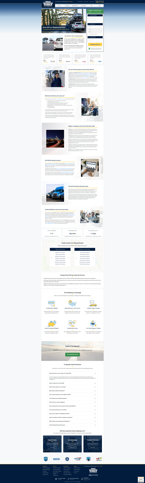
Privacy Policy (78, 481)
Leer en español (76, 471)
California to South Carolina (60, 258)
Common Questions (77, 469)
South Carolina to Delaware (85, 264)
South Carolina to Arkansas (85, 256)
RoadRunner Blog (45, 474)
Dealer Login (86, 1)
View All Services (55, 475)
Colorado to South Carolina (60, 260)
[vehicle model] (95, 32)
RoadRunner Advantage (46, 469)
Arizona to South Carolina (60, 254)
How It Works (67, 5)
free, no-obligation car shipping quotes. (82, 73)
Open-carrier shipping (90, 74)
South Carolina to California (85, 258)
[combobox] (95, 18)
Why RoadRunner (75, 5)
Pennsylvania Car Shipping (68, 474)
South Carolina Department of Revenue (67, 172)
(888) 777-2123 (100, 2)
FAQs (91, 5)
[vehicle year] (95, 27)
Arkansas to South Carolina (60, 256)
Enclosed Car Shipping (56, 469)
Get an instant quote (72, 354)
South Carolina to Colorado (85, 260)
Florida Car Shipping (67, 469)
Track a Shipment (80, 1)
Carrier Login (92, 1)
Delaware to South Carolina (60, 264)
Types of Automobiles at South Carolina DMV (64, 168)
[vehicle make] (95, 29)
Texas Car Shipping (66, 471)
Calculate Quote (94, 44)
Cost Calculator (83, 5)
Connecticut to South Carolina (60, 262)
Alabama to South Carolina (60, 252)
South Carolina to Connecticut (84, 262)
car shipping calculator (50, 223)
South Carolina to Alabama (85, 252)
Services (58, 5)
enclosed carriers (85, 77)
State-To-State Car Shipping (57, 471)
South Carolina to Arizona (84, 254)
